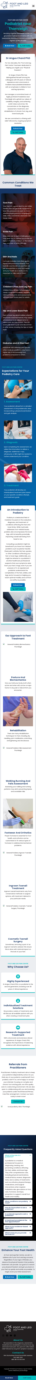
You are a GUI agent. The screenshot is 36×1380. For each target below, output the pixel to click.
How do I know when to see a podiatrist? (16, 1208)
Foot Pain (7, 202)
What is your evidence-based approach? (16, 1227)
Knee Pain (8, 231)
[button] (33, 5)
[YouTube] (11, 1336)
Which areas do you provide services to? (15, 1233)
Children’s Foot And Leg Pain (17, 286)
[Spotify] (15, 1336)
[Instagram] (3, 1336)
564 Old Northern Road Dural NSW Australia (18, 1355)
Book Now (9, 1378)
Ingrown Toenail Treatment (18, 887)
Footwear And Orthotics (18, 832)
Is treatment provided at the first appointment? (16, 1221)
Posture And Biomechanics (18, 678)
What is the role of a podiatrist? (12, 1156)
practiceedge (23, 1370)
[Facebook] (7, 1336)
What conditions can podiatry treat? (16, 1202)
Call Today (27, 1378)
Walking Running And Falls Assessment (18, 782)
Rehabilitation (18, 730)
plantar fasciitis (24, 549)
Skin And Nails (10, 256)
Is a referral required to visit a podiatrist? (16, 1215)
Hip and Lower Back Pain (15, 310)
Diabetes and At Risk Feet (16, 343)
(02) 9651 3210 (18, 1357)
